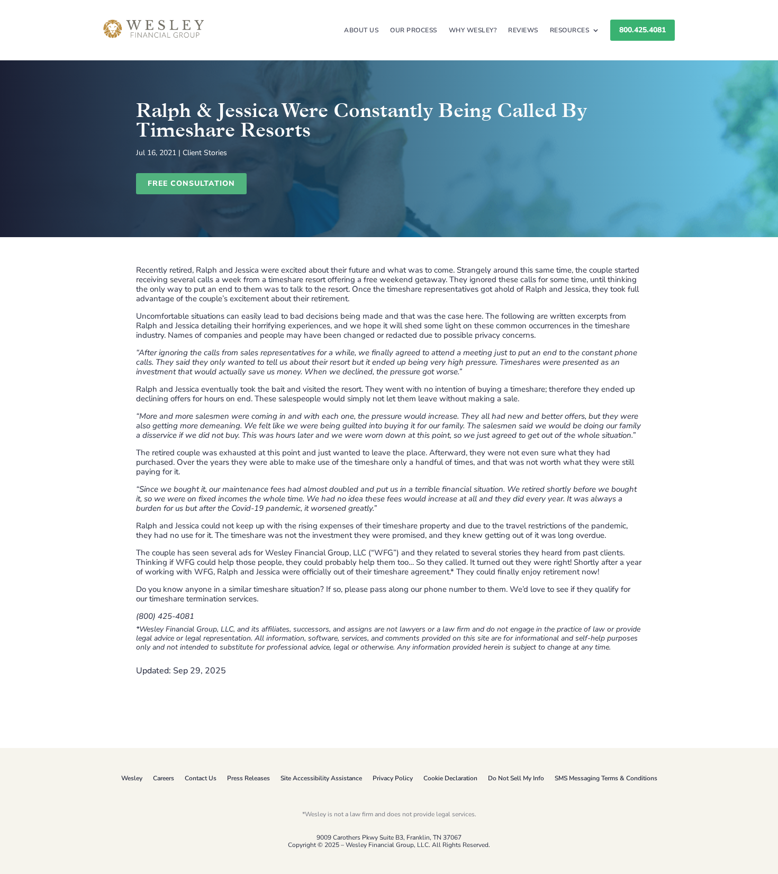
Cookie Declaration (450, 778)
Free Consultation (191, 183)
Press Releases (248, 778)
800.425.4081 (642, 30)
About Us (361, 30)
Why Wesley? (473, 30)
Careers (163, 778)
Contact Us (200, 778)
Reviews (523, 30)
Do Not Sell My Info (516, 778)
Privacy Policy (393, 778)
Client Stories (205, 153)
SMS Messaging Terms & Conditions (606, 778)
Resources (570, 30)
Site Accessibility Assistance (321, 778)
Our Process (413, 30)
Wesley (131, 778)
